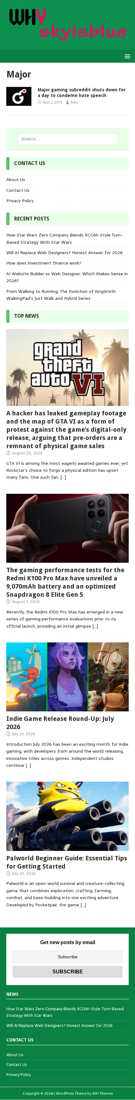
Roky (74, 102)
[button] (126, 55)
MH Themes (102, 1093)
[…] (63, 477)
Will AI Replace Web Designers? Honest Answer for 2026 (64, 252)
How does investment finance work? (43, 262)
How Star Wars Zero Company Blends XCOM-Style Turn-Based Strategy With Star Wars (64, 238)
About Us (15, 179)
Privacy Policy (20, 200)
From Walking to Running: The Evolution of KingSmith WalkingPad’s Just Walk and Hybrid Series (61, 295)
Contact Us (18, 190)
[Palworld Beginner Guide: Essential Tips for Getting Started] (67, 847)
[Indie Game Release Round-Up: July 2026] (67, 707)
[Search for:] (68, 139)
